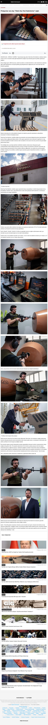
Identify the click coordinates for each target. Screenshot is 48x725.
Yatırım (30, 707)
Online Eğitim (19, 714)
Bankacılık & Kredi (36, 711)
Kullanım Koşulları (25, 717)
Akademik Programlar (41, 709)
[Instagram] (45, 2)
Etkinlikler (9, 711)
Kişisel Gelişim (30, 713)
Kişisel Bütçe (22, 713)
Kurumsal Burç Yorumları (38, 710)
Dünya (44, 711)
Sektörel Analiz (19, 709)
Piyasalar (11, 707)
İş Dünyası (5, 707)
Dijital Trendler (7, 710)
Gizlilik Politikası (15, 717)
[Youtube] (41, 2)
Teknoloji (29, 710)
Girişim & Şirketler (8, 713)
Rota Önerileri (37, 707)
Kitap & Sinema (10, 709)
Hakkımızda (20, 697)
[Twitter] (39, 2)
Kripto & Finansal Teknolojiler (18, 710)
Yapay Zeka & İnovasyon (24, 711)
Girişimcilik (40, 714)
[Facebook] (38, 2)
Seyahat (16, 713)
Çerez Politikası (6, 717)
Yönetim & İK (24, 707)
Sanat (3, 711)
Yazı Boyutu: (5, 53)
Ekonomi (3, 7)
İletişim (29, 697)
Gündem (17, 707)
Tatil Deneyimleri (27, 714)
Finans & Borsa (10, 714)
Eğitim (37, 713)
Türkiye (34, 714)
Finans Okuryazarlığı (29, 709)
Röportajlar (43, 713)
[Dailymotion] (43, 2)
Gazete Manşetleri (23, 706)
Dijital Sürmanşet (15, 2)
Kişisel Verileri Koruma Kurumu (38, 717)
